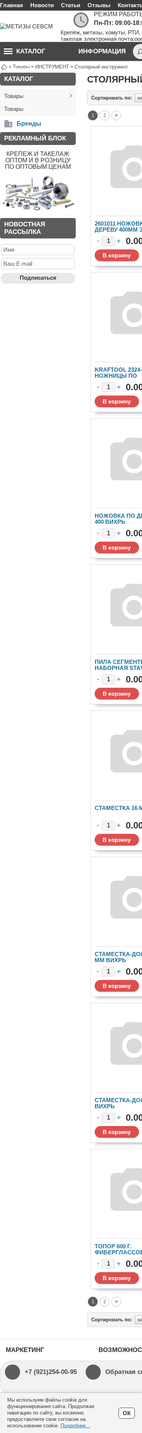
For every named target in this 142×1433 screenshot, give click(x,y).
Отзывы (99, 5)
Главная (11, 5)
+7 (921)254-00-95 (51, 1371)
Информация (102, 51)
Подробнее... (75, 1425)
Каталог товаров (24, 54)
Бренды (29, 123)
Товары (13, 96)
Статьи (70, 5)
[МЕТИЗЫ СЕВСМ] (30, 26)
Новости (42, 5)
